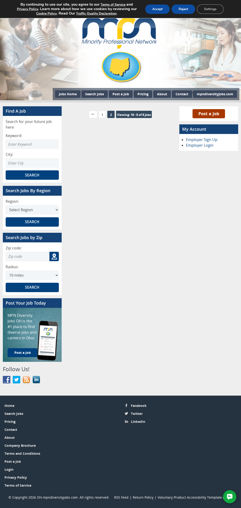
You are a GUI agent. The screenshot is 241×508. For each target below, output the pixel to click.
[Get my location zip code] (54, 256)
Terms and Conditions (22, 453)
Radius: (12, 266)
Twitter (137, 413)
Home (9, 405)
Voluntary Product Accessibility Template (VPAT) (195, 497)
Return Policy (143, 497)
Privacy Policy (16, 477)
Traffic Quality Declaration (96, 13)
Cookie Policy (46, 13)
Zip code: (14, 248)
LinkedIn (138, 421)
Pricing (143, 94)
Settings (210, 9)
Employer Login (199, 145)
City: (9, 154)
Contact (182, 94)
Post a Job (120, 94)
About (162, 94)
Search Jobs (94, 94)
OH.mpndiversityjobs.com (57, 497)
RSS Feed (121, 497)
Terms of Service (17, 485)
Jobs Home (68, 94)
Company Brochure (20, 445)
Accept (157, 9)
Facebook (139, 405)
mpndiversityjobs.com (215, 94)
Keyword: (14, 135)
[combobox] (32, 163)
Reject (183, 9)
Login (8, 469)
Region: (12, 201)
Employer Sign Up (201, 139)
